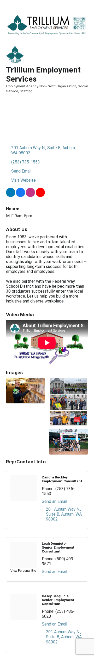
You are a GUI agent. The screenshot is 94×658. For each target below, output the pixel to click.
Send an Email (54, 501)
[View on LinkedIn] (10, 195)
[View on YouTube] (40, 195)
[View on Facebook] (20, 195)
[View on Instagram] (30, 195)
